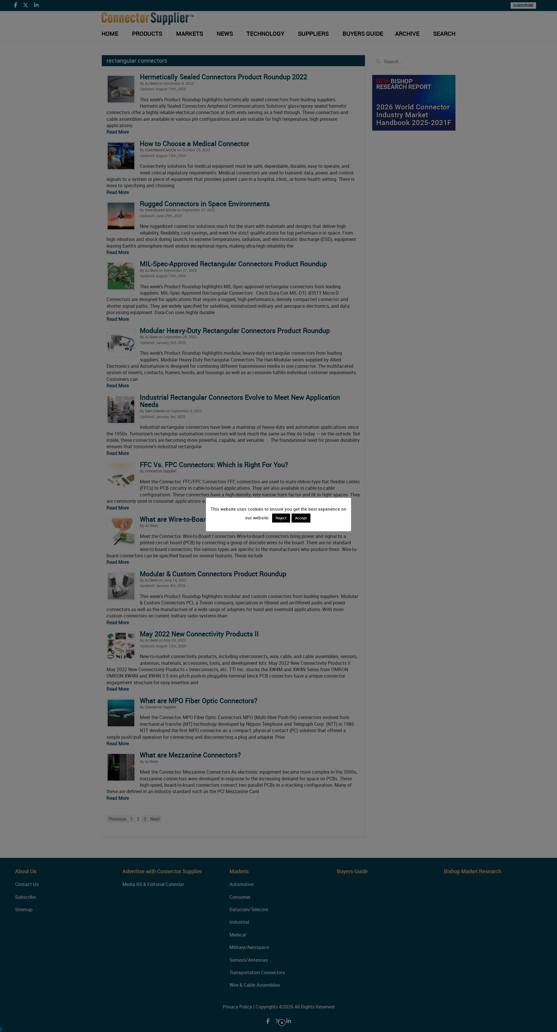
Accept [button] (301, 517)
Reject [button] (281, 517)
